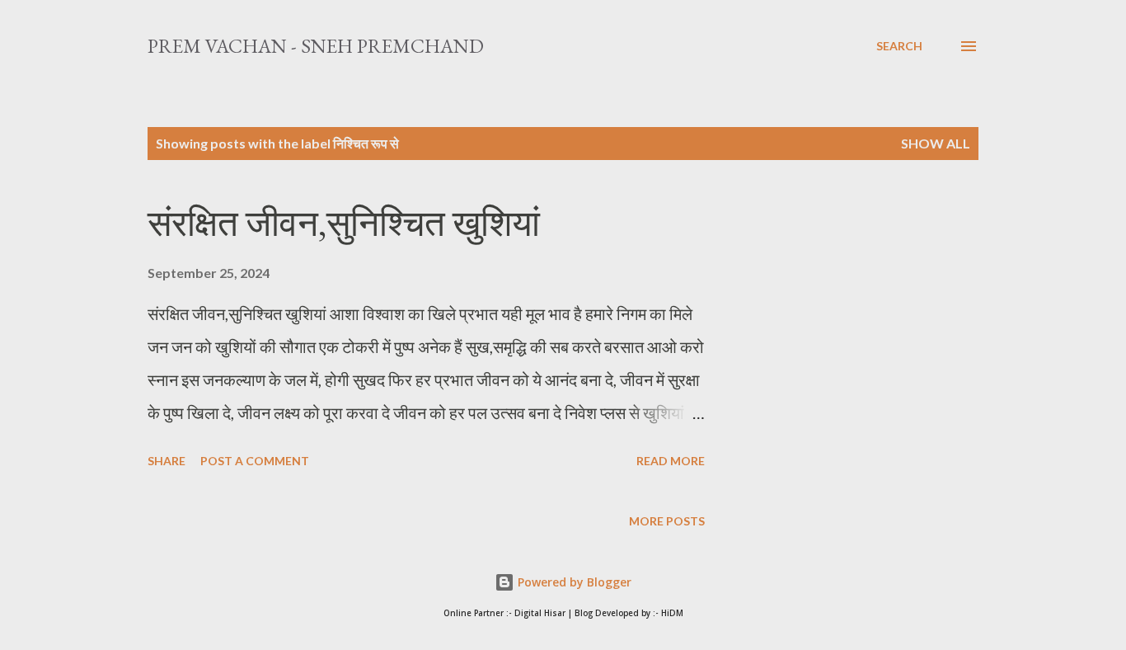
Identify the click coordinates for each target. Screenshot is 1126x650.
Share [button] (166, 461)
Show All (935, 143)
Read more (670, 461)
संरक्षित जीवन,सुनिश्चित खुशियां (344, 223)
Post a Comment (254, 461)
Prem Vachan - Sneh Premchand (316, 46)
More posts (667, 521)
